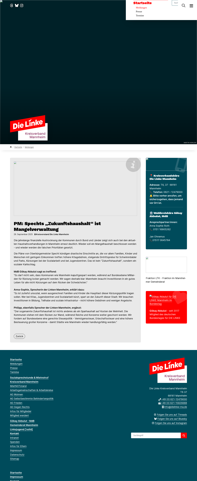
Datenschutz (17, 454)
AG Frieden (16, 402)
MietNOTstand (18, 386)
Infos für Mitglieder (20, 411)
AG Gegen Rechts (20, 407)
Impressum (16, 450)
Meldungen (141, 7)
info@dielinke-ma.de (175, 406)
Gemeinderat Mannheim (24, 425)
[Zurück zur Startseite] (29, 127)
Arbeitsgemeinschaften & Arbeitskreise (31, 390)
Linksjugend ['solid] (21, 429)
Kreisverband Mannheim (24, 381)
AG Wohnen (16, 394)
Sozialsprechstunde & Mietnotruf (29, 377)
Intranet (14, 437)
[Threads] (11, 5)
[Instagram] (21, 5)
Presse (139, 11)
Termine (140, 15)
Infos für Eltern (18, 446)
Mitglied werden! (19, 415)
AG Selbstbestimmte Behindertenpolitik (31, 398)
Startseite (142, 3)
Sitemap (14, 458)
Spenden (15, 441)
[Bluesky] (16, 5)
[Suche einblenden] (183, 5)
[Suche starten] (184, 435)
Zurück (19, 336)
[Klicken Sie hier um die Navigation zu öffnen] (191, 5)
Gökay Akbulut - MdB (22, 421)
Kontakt (14, 433)
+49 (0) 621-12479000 (174, 399)
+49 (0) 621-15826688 (174, 403)
